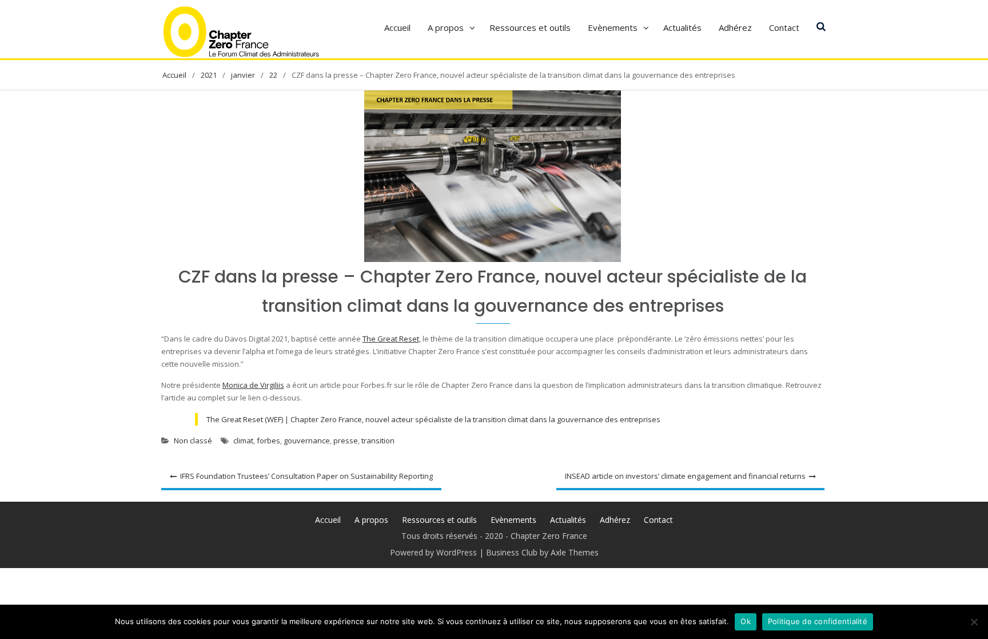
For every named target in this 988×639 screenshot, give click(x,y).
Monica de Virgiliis (253, 385)
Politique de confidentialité (817, 621)
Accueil (397, 27)
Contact (784, 27)
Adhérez (735, 27)
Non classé (193, 440)
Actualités (682, 27)
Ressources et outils (530, 27)
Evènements (613, 27)
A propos (446, 27)
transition (378, 440)
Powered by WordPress (433, 552)
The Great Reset (390, 339)
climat (243, 440)
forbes (268, 440)
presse (345, 440)
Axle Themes (575, 552)
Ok (745, 621)
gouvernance (307, 440)
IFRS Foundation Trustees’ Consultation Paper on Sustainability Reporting (306, 476)
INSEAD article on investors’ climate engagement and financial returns (685, 476)
